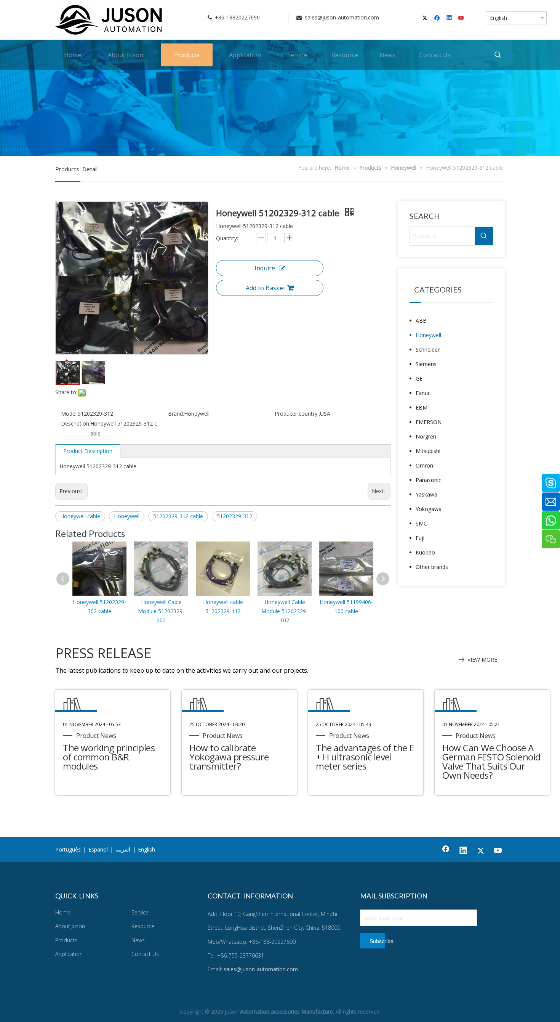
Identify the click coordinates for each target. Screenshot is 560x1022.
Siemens (426, 364)
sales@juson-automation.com (341, 17)
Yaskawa (426, 494)
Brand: (176, 413)
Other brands (432, 566)
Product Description (87, 451)
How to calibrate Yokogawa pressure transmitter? (229, 756)
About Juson (70, 926)
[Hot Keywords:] (498, 55)
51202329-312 (234, 516)
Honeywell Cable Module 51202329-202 (161, 611)
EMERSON (429, 422)
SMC (421, 523)
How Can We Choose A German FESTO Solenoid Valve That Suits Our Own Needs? (491, 761)
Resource (142, 926)
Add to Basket (265, 288)
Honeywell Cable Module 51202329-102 (284, 611)
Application (69, 954)
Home (62, 912)
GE (419, 378)
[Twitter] (426, 18)
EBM (421, 407)
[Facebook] (438, 18)
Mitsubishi (428, 451)
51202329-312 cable (178, 516)
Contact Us (145, 954)
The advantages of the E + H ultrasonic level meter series (365, 756)
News (138, 940)
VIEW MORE (482, 659)
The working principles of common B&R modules (109, 756)
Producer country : (297, 413)
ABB (421, 320)
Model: (69, 413)
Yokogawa (429, 509)
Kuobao (425, 552)
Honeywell (126, 516)
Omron (424, 465)
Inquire (264, 268)
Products (66, 940)
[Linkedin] (449, 18)
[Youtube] (461, 18)
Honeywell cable (80, 516)
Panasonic (428, 480)
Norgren (426, 436)
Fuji (420, 538)
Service (140, 912)
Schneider (428, 349)
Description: (75, 423)
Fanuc (423, 393)
